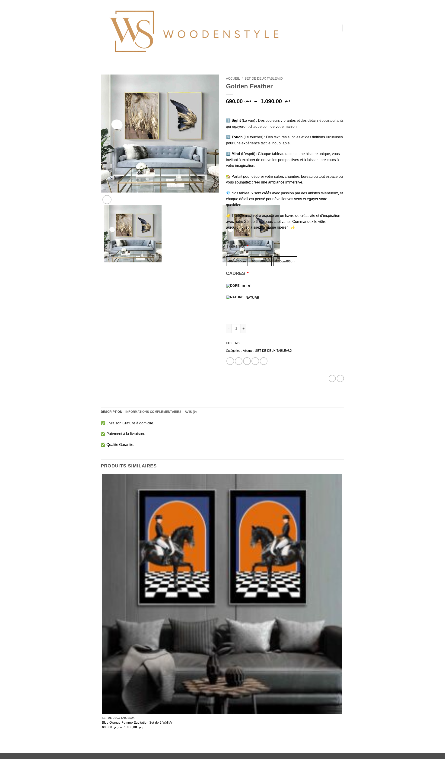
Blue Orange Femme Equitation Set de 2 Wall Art (137, 722)
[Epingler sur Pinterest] (255, 361)
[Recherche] (292, 9)
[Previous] (105, 273)
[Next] (118, 197)
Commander (268, 328)
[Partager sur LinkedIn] (263, 361)
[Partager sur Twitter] (238, 361)
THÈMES (299, 18)
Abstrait (248, 350)
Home (302, 9)
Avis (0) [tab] (191, 412)
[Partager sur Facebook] (230, 361)
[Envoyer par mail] (247, 361)
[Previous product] (340, 378)
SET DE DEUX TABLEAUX (264, 78)
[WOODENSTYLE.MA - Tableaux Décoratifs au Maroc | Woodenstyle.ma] (192, 32)
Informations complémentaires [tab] (153, 412)
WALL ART (300, 46)
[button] (336, 29)
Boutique (300, 55)
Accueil (233, 78)
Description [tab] (111, 412)
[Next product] (332, 378)
